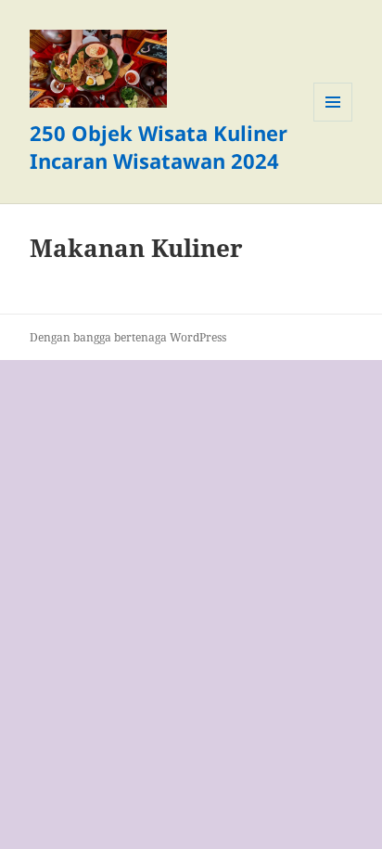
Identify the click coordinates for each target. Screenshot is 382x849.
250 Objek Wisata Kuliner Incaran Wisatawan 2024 (158, 146)
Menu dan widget (333, 121)
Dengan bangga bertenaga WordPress (128, 337)
